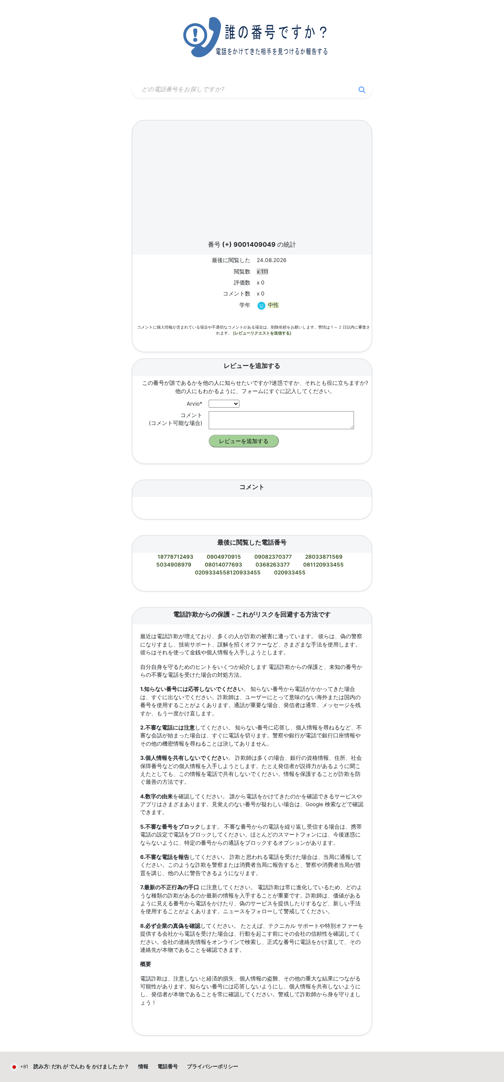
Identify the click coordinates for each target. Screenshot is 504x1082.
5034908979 (173, 564)
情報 (143, 1066)
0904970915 (224, 557)
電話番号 (168, 1066)
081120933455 (323, 564)
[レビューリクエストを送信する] (262, 333)
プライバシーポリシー (212, 1066)
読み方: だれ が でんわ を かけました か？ (81, 1066)
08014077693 (223, 564)
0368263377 (273, 564)
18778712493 (175, 557)
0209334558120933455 (228, 572)
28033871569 (324, 557)
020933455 (290, 572)
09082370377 (273, 557)
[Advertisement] (252, 182)
